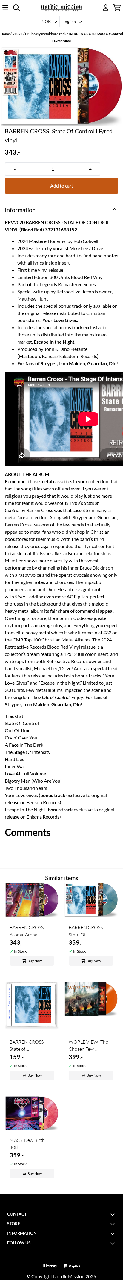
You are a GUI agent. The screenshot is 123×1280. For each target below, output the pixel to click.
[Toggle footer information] (113, 1214)
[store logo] (61, 8)
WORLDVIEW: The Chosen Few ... (88, 1045)
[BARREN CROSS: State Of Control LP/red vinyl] (61, 86)
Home (5, 33)
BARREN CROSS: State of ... (27, 1045)
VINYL (17, 33)
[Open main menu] (5, 7)
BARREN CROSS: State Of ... (86, 931)
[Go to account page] (105, 7)
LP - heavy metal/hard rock (46, 33)
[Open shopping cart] (117, 7)
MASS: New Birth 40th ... (27, 1143)
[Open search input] (16, 7)
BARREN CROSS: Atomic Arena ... (27, 931)
